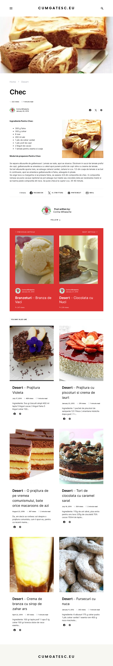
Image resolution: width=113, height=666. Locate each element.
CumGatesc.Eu (56, 8)
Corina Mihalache (22, 109)
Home (13, 81)
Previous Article (26, 232)
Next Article (89, 232)
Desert (25, 81)
